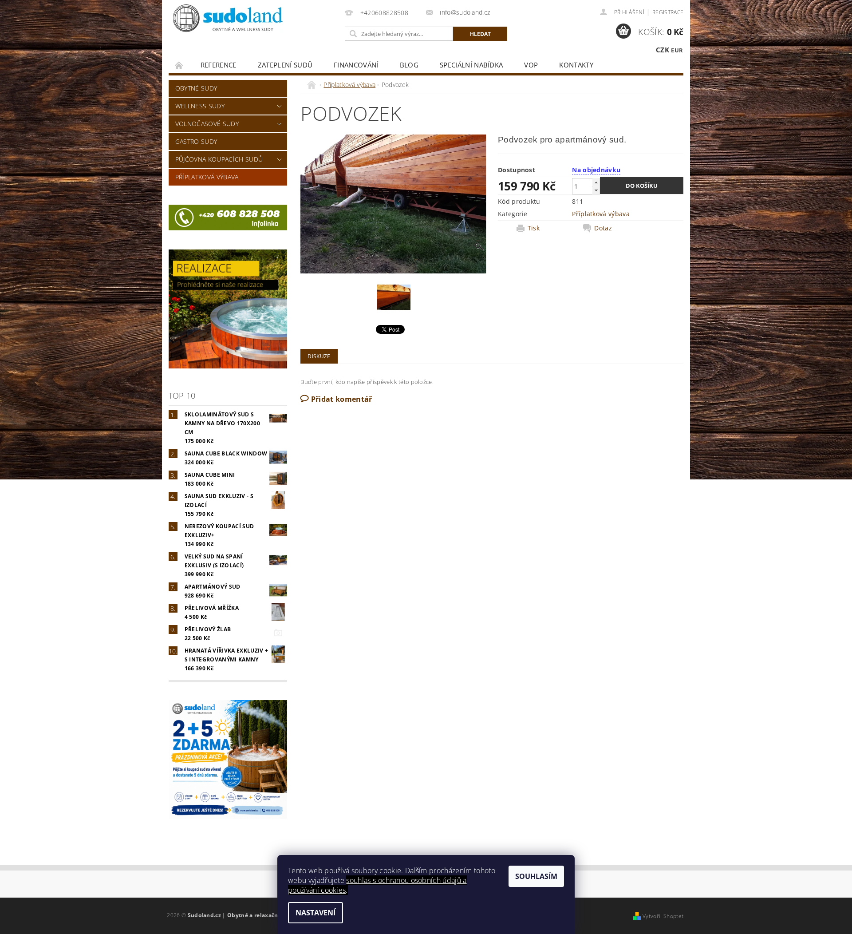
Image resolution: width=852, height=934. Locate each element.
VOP (531, 64)
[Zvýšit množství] (596, 182)
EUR (677, 50)
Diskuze (319, 356)
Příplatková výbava (207, 177)
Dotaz (603, 228)
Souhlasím (536, 876)
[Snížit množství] (596, 190)
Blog (409, 64)
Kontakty (576, 64)
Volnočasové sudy (207, 123)
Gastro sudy (196, 141)
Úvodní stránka (179, 65)
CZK (662, 49)
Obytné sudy (196, 88)
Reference (219, 64)
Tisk (534, 228)
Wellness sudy (200, 106)
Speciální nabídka (471, 64)
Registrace (667, 12)
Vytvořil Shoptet (663, 916)
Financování (356, 64)
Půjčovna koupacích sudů (219, 159)
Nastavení (315, 913)
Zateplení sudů (285, 64)
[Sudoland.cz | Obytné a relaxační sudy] (228, 19)
